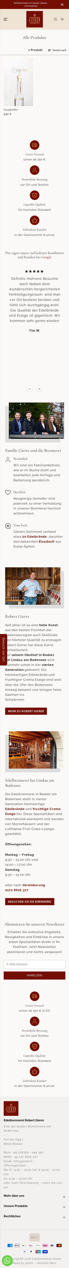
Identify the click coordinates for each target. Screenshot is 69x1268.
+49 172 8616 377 (25, 1156)
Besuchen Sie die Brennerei (30, 901)
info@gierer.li (23, 1161)
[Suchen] (55, 19)
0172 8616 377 (17, 890)
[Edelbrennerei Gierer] (34, 19)
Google (46, 257)
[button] (6, 19)
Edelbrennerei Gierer (46, 1258)
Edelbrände (15, 809)
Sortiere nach (59, 50)
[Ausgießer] (18, 82)
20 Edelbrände (34, 536)
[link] (34, 1108)
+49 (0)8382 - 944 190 (27, 1152)
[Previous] (30, 389)
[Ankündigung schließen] (62, 4)
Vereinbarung (33, 885)
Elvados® (47, 541)
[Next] (39, 389)
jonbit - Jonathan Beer (40, 1263)
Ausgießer (11, 109)
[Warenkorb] (62, 19)
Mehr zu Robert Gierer (26, 711)
